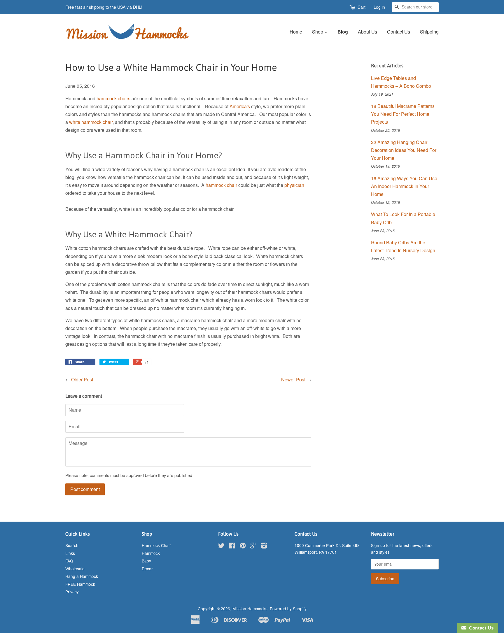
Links (70, 553)
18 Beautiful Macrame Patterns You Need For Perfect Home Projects (403, 114)
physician (294, 185)
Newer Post (293, 379)
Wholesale (75, 568)
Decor (147, 568)
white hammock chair (91, 122)
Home (296, 31)
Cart (361, 7)
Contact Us (398, 31)
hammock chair (221, 185)
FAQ (69, 561)
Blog (342, 31)
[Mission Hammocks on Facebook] (232, 546)
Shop (318, 31)
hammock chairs (113, 98)
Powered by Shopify (288, 608)
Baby (146, 561)
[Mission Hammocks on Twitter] (221, 546)
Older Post (82, 379)
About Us (367, 31)
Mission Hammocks (249, 608)
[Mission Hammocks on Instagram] (264, 546)
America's (240, 106)
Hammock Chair (156, 545)
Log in (379, 7)
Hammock (151, 553)
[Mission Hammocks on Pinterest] (242, 546)
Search (71, 545)
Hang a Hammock (81, 576)
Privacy (72, 592)
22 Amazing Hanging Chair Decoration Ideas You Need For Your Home (403, 150)
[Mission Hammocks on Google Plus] (253, 546)
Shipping (429, 31)
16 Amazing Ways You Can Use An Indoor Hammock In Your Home (404, 186)
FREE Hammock (80, 584)
